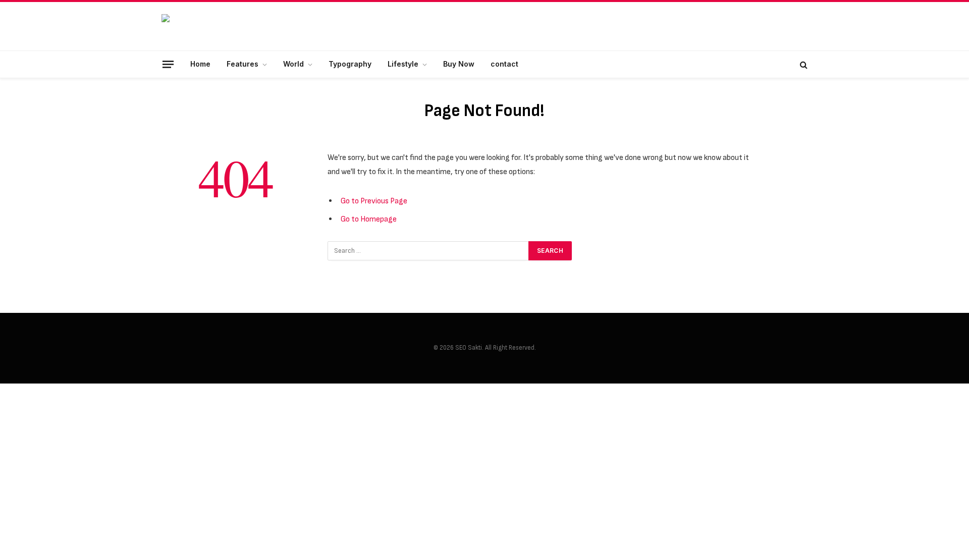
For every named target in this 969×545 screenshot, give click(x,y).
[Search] (802, 64)
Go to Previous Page (374, 201)
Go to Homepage (369, 219)
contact (504, 64)
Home (200, 64)
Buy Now (458, 64)
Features (242, 64)
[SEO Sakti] (237, 26)
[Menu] (168, 64)
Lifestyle (403, 64)
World (293, 64)
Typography (350, 64)
